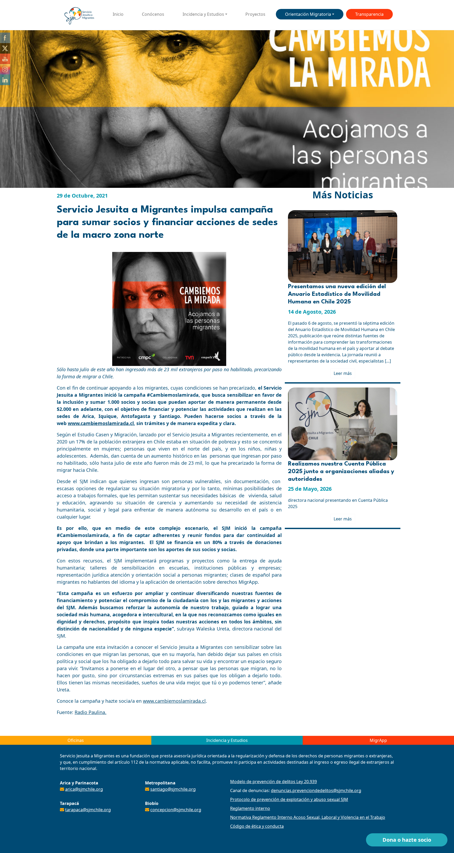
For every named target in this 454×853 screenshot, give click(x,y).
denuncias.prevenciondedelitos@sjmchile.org (316, 790)
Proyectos (255, 14)
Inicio (118, 14)
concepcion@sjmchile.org (175, 810)
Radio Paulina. (90, 712)
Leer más (343, 373)
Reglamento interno (250, 808)
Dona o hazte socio (407, 839)
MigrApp (378, 740)
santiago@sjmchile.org (173, 789)
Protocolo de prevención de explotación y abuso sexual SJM (289, 799)
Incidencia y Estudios (203, 14)
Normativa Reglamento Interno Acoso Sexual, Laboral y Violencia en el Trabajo (307, 817)
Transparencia (369, 14)
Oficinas (76, 740)
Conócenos (153, 14)
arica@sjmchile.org (84, 789)
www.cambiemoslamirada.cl (101, 423)
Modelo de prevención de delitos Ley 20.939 (273, 781)
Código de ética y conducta (257, 826)
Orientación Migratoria (308, 14)
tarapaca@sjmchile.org (88, 810)
